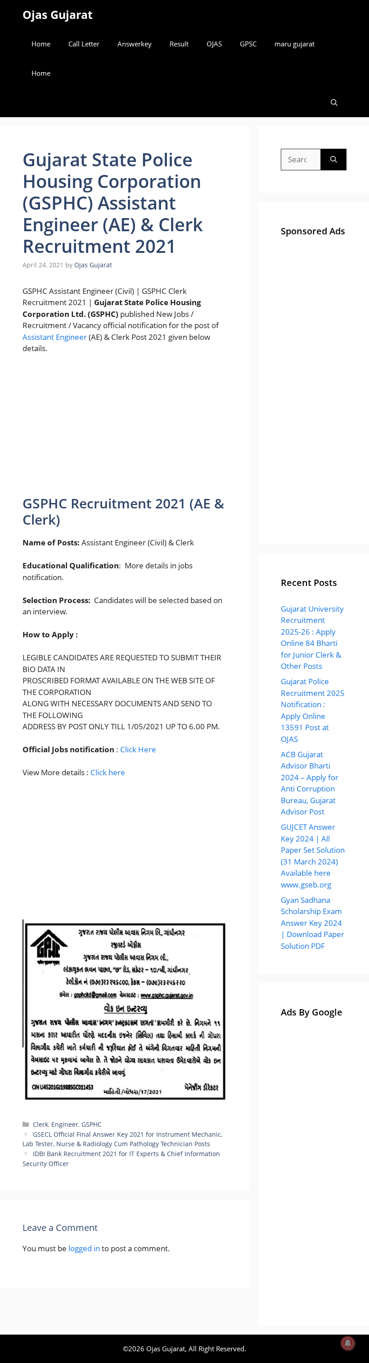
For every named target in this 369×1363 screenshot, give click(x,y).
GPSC (248, 43)
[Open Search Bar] (334, 102)
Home (41, 43)
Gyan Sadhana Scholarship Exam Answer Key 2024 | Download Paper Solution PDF (312, 923)
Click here (107, 772)
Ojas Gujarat (57, 14)
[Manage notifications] (348, 1343)
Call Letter (83, 43)
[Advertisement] (124, 429)
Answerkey (134, 43)
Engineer (64, 1124)
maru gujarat (294, 43)
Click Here (138, 749)
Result (179, 43)
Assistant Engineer (55, 337)
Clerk (40, 1124)
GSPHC (91, 1124)
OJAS (214, 43)
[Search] (333, 159)
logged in (84, 1248)
